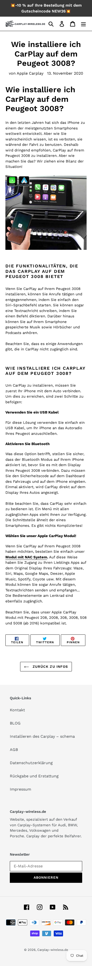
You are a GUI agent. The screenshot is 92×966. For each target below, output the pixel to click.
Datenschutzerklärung (31, 762)
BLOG (15, 723)
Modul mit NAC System (26, 557)
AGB (14, 749)
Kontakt (17, 710)
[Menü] (83, 23)
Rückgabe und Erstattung (34, 776)
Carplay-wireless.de (52, 950)
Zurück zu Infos (49, 666)
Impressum (20, 789)
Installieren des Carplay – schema (42, 736)
